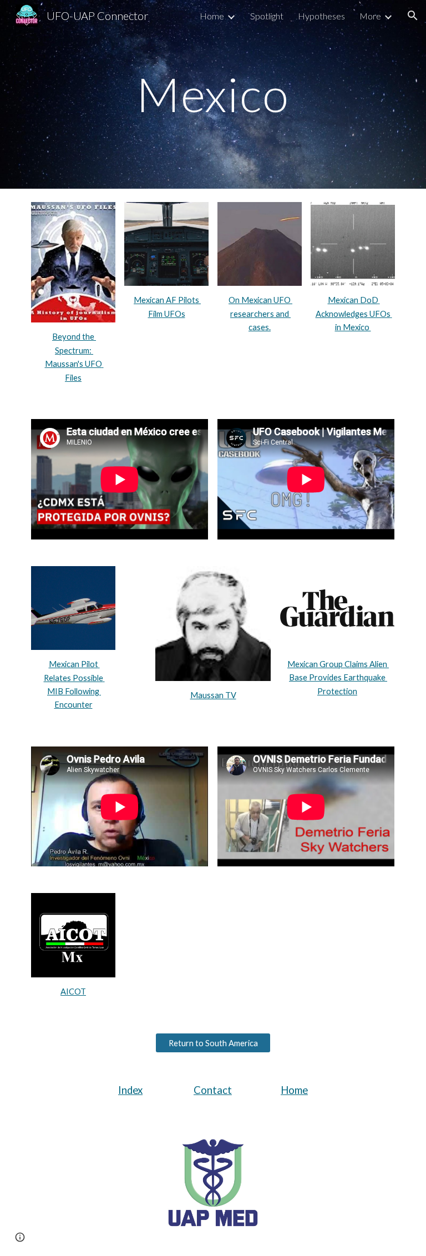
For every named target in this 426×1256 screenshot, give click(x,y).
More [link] (370, 16)
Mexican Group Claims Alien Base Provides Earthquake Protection (338, 677)
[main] (212, 94)
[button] (412, 15)
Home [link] (212, 16)
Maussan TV (213, 695)
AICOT (73, 991)
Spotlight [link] (266, 16)
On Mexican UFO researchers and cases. (260, 313)
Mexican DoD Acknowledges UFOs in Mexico (354, 313)
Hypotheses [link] (321, 16)
